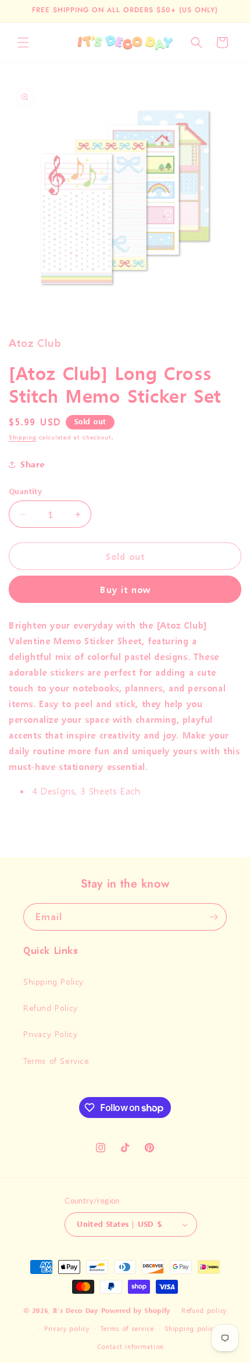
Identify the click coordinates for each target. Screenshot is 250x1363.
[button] (23, 42)
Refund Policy (50, 1007)
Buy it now (125, 589)
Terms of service (126, 1329)
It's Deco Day (75, 1311)
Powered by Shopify (136, 1311)
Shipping (23, 437)
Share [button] (32, 464)
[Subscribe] (213, 917)
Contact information (130, 1347)
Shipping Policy (53, 981)
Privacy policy (67, 1329)
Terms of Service (56, 1060)
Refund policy (204, 1311)
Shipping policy (191, 1329)
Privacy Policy (50, 1033)
